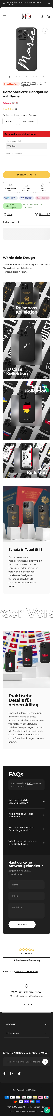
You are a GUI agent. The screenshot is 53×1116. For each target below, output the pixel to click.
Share (9, 214)
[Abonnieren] (45, 1062)
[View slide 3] (28, 1004)
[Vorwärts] (49, 3)
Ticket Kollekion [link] (37, 470)
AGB (41, 1111)
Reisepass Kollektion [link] (26, 310)
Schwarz (10, 121)
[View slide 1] (21, 1004)
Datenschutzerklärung (30, 1111)
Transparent (28, 121)
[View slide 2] (25, 1004)
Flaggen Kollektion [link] (36, 389)
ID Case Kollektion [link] (17, 371)
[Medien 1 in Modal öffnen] (45, 31)
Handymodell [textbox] (13, 141)
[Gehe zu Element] (9, 77)
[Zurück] (4, 3)
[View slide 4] (31, 1004)
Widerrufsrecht (15, 1111)
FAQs (30, 783)
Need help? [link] (44, 214)
